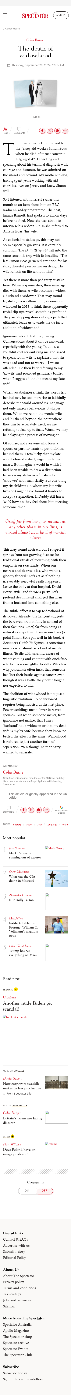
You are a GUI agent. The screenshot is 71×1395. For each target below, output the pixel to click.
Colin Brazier (14, 772)
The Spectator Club (17, 1354)
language (52, 824)
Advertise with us (16, 1245)
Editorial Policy (14, 1257)
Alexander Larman (20, 895)
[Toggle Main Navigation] (9, 15)
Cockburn (9, 997)
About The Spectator (18, 1275)
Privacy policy (13, 1282)
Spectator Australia (17, 1324)
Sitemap (9, 1306)
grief (39, 824)
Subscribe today (15, 1373)
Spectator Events (15, 1348)
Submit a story (14, 1251)
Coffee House (12, 28)
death (29, 824)
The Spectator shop (17, 1336)
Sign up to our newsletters (23, 1379)
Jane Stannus (17, 848)
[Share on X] (50, 131)
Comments (19, 132)
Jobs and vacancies (17, 1300)
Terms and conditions (19, 1288)
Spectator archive (16, 1342)
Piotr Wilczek (12, 1144)
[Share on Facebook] (42, 131)
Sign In (61, 15)
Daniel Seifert (12, 1078)
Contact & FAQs (15, 1239)
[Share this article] (65, 131)
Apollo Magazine (16, 1330)
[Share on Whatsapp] (57, 131)
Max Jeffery (16, 918)
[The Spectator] (35, 15)
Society (17, 824)
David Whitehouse (20, 946)
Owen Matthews (19, 872)
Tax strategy (12, 1294)
